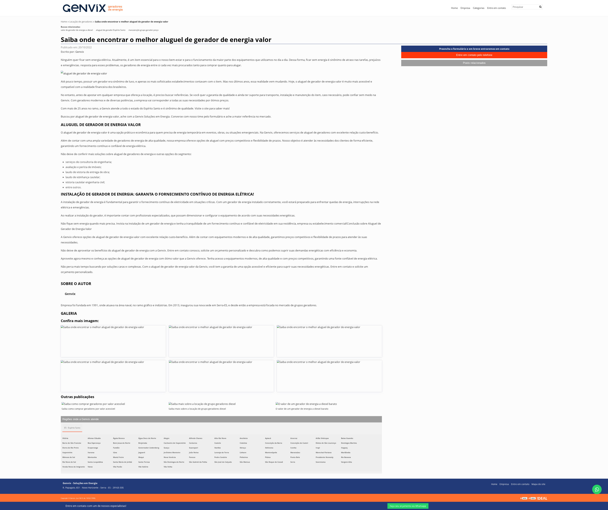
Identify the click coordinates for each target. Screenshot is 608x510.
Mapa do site (538, 484)
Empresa (465, 8)
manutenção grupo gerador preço (143, 30)
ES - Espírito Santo (72, 427)
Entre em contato (496, 8)
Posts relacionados (474, 62)
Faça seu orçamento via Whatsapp (408, 505)
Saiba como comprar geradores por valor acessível (88, 408)
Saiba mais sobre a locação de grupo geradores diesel (197, 408)
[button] (540, 7)
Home (454, 8)
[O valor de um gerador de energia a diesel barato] (328, 404)
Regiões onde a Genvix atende (80, 419)
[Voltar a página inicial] (92, 8)
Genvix (79, 52)
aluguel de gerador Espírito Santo (110, 30)
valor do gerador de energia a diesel (77, 30)
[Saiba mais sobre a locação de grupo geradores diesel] (221, 404)
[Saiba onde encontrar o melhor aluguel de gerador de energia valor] (113, 341)
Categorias (478, 8)
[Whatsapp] (597, 489)
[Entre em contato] (84, 73)
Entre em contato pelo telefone (474, 55)
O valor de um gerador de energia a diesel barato (302, 408)
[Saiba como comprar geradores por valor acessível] (114, 404)
